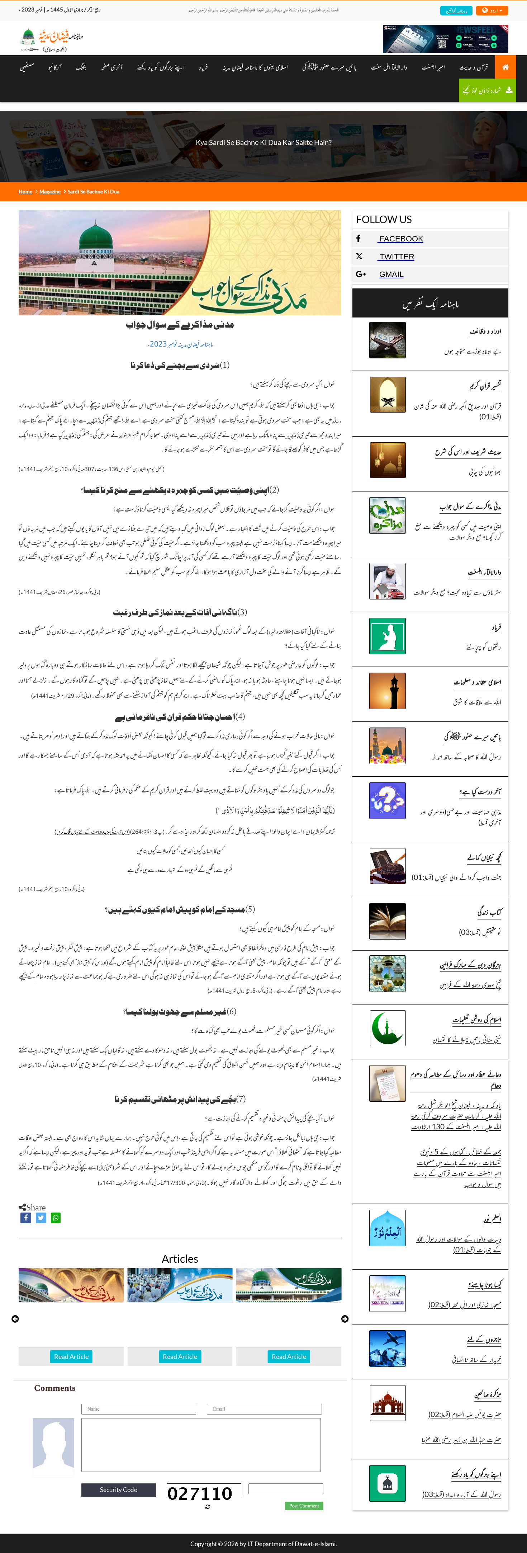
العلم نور (492, 1218)
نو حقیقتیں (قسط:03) (480, 931)
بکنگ (81, 66)
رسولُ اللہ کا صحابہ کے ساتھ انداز (467, 756)
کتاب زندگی (489, 911)
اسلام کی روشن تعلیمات (476, 1019)
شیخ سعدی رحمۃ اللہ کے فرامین (470, 984)
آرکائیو (54, 66)
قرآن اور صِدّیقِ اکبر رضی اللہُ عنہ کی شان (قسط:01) (457, 411)
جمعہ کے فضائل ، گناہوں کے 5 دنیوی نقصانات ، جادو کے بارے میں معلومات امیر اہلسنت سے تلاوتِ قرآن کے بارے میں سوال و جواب (457, 1167)
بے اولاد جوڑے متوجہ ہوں (472, 350)
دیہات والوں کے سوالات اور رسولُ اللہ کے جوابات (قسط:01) (458, 1244)
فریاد (203, 66)
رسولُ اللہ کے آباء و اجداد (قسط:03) (461, 1494)
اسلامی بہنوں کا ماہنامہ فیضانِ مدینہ (255, 66)
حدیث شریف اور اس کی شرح (468, 451)
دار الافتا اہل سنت (389, 66)
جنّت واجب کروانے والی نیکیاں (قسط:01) (456, 876)
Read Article (71, 1356)
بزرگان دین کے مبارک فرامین (470, 964)
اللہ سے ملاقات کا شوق (477, 701)
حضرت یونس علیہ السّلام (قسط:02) (464, 1414)
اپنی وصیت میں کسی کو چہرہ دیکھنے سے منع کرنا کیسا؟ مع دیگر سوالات (458, 531)
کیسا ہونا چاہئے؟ (484, 1284)
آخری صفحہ (112, 66)
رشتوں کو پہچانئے (483, 646)
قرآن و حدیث (473, 66)
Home (25, 191)
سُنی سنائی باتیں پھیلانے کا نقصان (466, 1039)
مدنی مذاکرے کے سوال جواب (470, 506)
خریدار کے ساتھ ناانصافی (476, 1359)
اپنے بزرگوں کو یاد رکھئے (161, 66)
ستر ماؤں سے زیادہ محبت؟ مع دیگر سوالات (457, 591)
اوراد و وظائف (485, 330)
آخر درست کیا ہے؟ (480, 791)
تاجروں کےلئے (484, 1339)
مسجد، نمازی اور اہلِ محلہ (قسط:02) (464, 1304)
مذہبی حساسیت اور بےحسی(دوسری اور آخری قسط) (460, 817)
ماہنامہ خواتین (456, 10)
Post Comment (304, 1506)
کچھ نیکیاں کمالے (484, 856)
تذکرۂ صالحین (487, 1393)
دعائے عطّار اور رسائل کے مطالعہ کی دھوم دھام (455, 1079)
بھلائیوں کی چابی (485, 471)
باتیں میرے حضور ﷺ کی (329, 66)
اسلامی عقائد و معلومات (477, 681)
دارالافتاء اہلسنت (484, 571)
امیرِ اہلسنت (433, 66)
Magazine (50, 191)
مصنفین (27, 66)
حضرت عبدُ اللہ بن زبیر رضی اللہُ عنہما (461, 1439)
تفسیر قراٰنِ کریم (485, 385)
